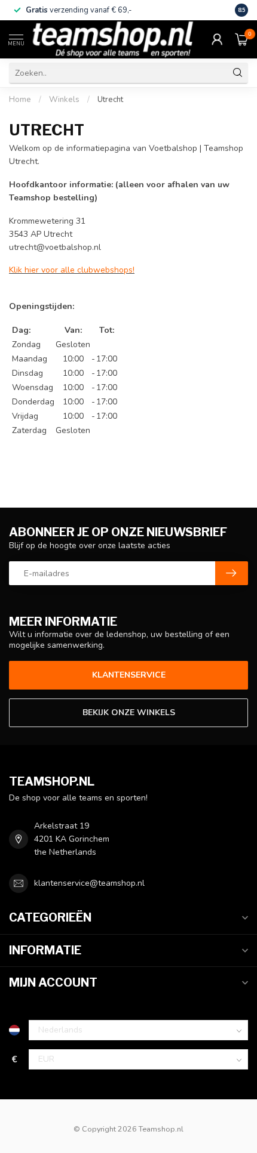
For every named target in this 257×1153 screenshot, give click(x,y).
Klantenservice (129, 675)
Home (20, 99)
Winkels (64, 99)
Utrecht (110, 99)
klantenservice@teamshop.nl (89, 883)
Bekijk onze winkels (128, 712)
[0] (241, 39)
